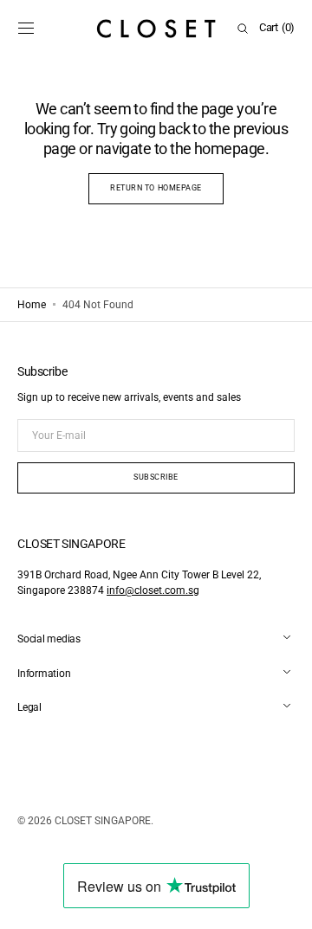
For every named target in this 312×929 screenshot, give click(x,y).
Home (31, 305)
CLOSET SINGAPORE (103, 821)
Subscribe (156, 477)
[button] (26, 29)
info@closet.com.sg (153, 590)
